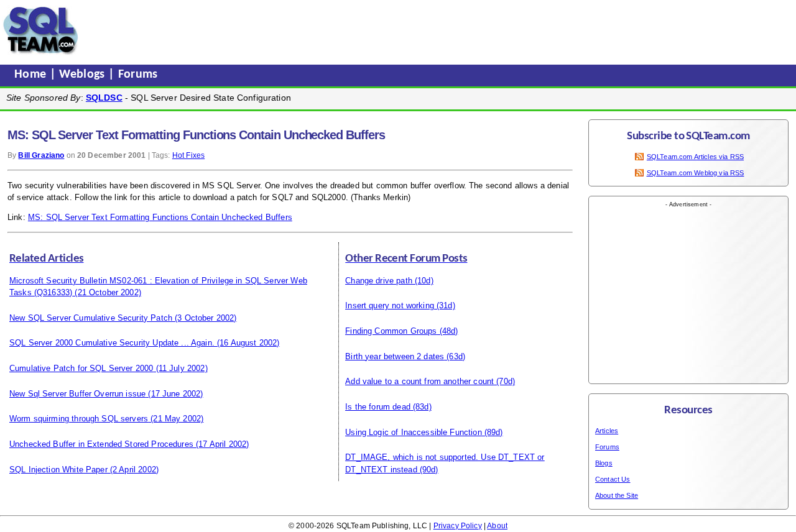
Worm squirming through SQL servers (78, 418)
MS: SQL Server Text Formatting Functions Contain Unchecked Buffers (160, 217)
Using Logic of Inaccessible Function (413, 432)
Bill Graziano (41, 155)
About (497, 525)
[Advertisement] (319, 30)
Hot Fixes (188, 155)
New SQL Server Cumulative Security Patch (90, 318)
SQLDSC (104, 98)
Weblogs (83, 74)
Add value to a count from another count (419, 381)
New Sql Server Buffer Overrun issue (77, 393)
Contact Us (613, 479)
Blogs (604, 463)
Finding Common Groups (391, 331)
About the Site (616, 495)
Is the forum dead (377, 406)
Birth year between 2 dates (394, 356)
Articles (606, 430)
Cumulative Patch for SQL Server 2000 (81, 368)
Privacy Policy (457, 525)
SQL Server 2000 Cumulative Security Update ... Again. (112, 342)
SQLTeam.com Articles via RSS (695, 156)
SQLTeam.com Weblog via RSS (695, 173)
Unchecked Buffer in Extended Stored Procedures (101, 444)
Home (32, 74)
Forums (138, 74)
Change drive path (378, 280)
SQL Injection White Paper (58, 469)
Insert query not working (389, 305)
